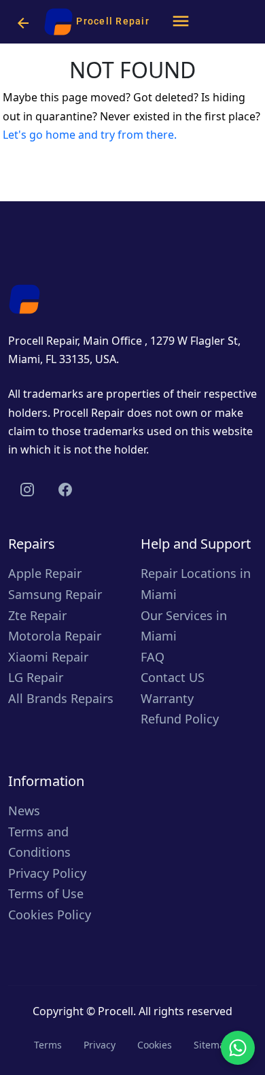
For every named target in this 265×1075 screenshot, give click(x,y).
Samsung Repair (55, 594)
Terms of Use (46, 893)
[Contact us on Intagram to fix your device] (27, 489)
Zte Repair (37, 615)
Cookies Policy (49, 914)
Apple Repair (45, 573)
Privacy (100, 1044)
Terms (48, 1044)
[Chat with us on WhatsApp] (238, 1048)
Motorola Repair (54, 636)
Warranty (167, 698)
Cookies (154, 1044)
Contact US (173, 677)
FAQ (152, 657)
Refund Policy (180, 719)
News (24, 810)
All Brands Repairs (60, 698)
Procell (115, 1011)
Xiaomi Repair (48, 657)
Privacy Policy (47, 873)
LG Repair (35, 677)
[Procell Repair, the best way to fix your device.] (24, 297)
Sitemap (212, 1044)
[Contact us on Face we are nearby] (65, 489)
